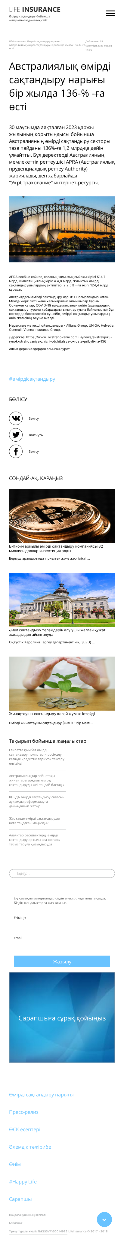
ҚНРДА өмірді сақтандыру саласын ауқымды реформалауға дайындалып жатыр (36, 801)
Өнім (15, 1164)
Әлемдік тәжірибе (30, 1146)
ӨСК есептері (24, 1129)
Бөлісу (34, 418)
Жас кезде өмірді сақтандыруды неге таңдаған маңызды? (34, 820)
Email (18, 937)
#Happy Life (23, 1181)
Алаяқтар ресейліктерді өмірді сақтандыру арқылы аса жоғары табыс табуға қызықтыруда (34, 839)
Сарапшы (20, 1198)
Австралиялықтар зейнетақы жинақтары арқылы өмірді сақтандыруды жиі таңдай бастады (36, 780)
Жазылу (62, 961)
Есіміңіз (20, 917)
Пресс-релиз (24, 1111)
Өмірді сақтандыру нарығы (41, 1094)
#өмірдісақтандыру (32, 378)
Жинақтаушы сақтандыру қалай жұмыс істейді (52, 714)
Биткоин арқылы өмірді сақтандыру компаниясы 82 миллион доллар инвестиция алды (56, 548)
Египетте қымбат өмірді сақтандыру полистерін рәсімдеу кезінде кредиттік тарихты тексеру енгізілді (36, 757)
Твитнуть (36, 435)
